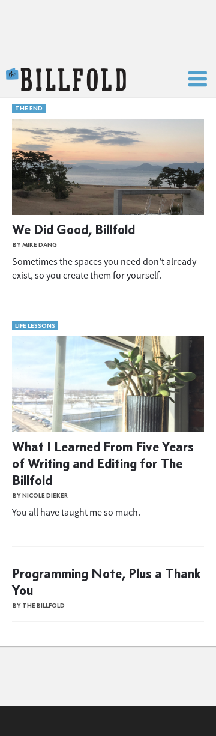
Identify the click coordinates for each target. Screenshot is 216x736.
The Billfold (66, 80)
